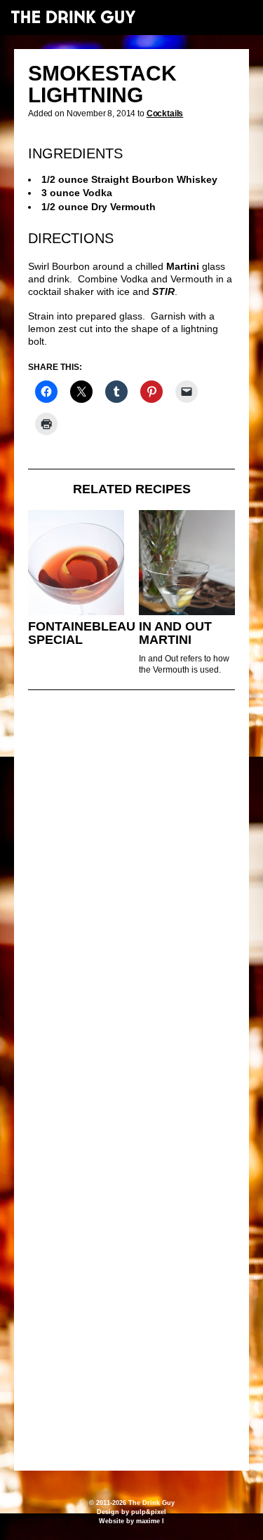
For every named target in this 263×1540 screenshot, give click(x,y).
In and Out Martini (175, 633)
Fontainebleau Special (81, 633)
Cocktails (165, 113)
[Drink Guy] (73, 16)
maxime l (150, 1521)
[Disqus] (131, 892)
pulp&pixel (148, 1511)
